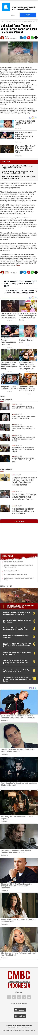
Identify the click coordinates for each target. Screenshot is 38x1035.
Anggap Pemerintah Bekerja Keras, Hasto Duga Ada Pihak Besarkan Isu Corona (16, 670)
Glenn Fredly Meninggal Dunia (11, 571)
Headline (7, 38)
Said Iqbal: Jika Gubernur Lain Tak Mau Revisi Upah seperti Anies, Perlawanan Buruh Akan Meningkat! (23, 449)
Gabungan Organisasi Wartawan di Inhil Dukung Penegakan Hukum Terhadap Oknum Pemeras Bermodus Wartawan (24, 481)
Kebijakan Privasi (14, 1027)
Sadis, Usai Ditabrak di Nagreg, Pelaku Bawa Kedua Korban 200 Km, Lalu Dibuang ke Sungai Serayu (23, 460)
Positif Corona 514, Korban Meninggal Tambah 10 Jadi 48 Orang (18, 579)
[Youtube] (29, 997)
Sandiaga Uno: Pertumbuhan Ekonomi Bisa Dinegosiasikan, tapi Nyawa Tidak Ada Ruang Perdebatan (15, 662)
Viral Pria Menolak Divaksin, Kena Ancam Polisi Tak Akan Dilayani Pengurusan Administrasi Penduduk (23, 439)
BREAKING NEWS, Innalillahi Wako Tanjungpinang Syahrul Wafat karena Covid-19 (18, 566)
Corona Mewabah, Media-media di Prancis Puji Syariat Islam (16, 636)
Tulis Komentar (19, 521)
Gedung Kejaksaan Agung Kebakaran (13, 562)
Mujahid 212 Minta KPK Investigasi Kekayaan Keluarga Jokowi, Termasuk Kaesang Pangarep (24, 496)
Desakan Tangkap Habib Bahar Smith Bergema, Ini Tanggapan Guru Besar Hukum (23, 511)
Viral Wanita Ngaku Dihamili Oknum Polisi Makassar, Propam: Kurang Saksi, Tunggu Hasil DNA (23, 428)
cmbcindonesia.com (18, 1030)
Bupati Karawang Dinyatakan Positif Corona (15, 574)
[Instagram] (14, 997)
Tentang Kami (11, 1025)
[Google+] (24, 997)
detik (18, 265)
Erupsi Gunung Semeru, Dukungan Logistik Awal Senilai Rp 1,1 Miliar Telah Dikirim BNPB (20, 283)
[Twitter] (19, 997)
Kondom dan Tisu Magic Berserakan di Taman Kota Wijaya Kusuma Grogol (20, 606)
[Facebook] (9, 997)
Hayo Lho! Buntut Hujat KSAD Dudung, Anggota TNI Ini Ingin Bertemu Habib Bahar (23, 417)
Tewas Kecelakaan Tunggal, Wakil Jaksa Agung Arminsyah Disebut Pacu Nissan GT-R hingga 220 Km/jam (17, 679)
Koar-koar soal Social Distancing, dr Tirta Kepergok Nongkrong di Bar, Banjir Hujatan (15, 628)
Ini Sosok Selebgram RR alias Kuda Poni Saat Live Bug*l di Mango (17, 621)
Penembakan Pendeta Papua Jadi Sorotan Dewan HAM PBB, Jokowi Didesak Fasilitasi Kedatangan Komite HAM (17, 645)
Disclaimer (26, 1027)
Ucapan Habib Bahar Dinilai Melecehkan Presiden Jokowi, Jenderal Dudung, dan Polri (23, 407)
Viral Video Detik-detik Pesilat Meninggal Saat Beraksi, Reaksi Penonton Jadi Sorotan (16, 613)
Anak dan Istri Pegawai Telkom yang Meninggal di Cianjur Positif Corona (17, 653)
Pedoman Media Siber (24, 1025)
